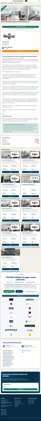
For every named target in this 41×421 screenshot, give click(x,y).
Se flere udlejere (20, 295)
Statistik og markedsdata (26, 350)
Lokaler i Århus (30, 400)
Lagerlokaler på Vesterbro (7, 354)
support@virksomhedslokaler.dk (6, 402)
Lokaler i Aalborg (31, 402)
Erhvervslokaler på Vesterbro (8, 363)
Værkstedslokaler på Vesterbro (8, 356)
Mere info (10, 196)
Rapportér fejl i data (6, 144)
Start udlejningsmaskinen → (30, 291)
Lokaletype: (4, 141)
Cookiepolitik (17, 405)
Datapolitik (16, 404)
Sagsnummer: (4, 140)
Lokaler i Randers (4, 411)
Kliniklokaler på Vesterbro (7, 360)
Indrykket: (4, 139)
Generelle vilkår (17, 402)
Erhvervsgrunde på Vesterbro (8, 364)
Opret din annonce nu (9, 291)
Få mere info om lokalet (20, 26)
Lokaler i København (31, 399)
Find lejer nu (19, 291)
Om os (23, 352)
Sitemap (16, 406)
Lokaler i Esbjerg (31, 403)
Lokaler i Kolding (3, 412)
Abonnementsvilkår (18, 401)
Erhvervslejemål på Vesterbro (8, 350)
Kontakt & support (18, 400)
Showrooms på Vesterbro (7, 361)
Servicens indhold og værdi (19, 403)
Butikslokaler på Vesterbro (7, 353)
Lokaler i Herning (4, 414)
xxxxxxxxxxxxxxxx (5, 44)
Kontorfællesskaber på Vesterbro (8, 357)
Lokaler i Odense (31, 401)
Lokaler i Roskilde (4, 413)
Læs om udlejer (21, 51)
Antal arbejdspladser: (6, 143)
